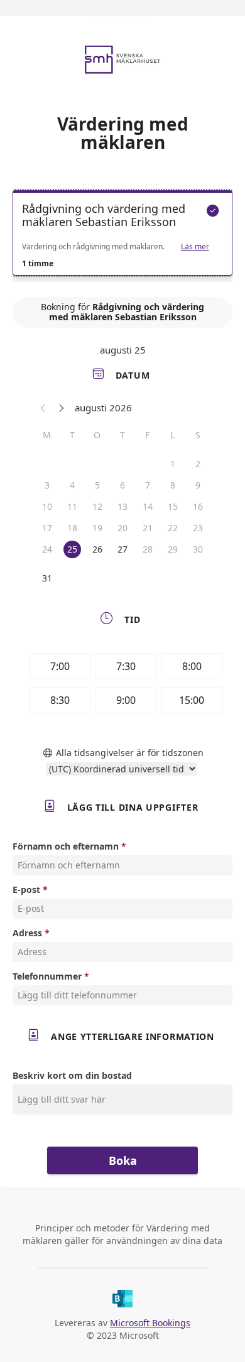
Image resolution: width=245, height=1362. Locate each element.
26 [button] (97, 549)
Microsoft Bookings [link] (150, 1323)
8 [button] (172, 485)
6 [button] (122, 485)
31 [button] (47, 578)
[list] (122, 236)
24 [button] (47, 549)
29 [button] (173, 549)
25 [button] (72, 549)
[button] (43, 407)
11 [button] (72, 506)
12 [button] (97, 506)
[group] (122, 685)
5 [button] (97, 485)
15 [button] (173, 506)
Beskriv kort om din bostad (72, 1075)
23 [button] (198, 528)
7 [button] (147, 485)
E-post (26, 889)
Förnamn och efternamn (66, 846)
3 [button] (47, 485)
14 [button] (148, 506)
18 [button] (72, 528)
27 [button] (122, 549)
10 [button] (47, 506)
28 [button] (148, 549)
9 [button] (197, 485)
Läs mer (195, 246)
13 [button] (122, 506)
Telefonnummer (47, 976)
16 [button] (198, 506)
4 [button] (72, 485)
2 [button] (197, 464)
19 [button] (97, 528)
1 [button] (172, 464)
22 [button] (173, 528)
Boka (123, 1160)
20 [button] (122, 528)
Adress (27, 933)
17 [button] (47, 528)
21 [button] (148, 528)
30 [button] (198, 549)
